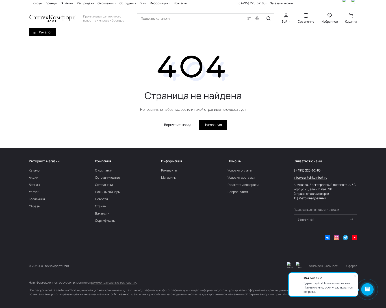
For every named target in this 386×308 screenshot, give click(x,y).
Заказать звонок (281, 3)
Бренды (34, 184)
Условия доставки (241, 177)
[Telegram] (345, 237)
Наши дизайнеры (107, 192)
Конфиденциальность (324, 266)
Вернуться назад (177, 124)
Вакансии (102, 213)
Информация (171, 161)
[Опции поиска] (248, 18)
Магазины (168, 177)
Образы (34, 206)
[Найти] (268, 18)
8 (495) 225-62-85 (252, 3)
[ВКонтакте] (327, 237)
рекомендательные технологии (113, 282)
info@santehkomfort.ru (310, 177)
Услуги (34, 192)
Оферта (351, 266)
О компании (104, 170)
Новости (101, 199)
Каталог (35, 170)
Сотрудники (104, 184)
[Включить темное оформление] (290, 266)
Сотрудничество (107, 177)
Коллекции (37, 199)
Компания (103, 161)
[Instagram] (336, 237)
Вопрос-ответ (238, 192)
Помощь (234, 161)
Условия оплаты (240, 170)
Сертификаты (105, 220)
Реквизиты (169, 170)
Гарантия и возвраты (243, 184)
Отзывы (100, 206)
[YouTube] (354, 237)
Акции (33, 177)
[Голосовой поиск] (258, 18)
